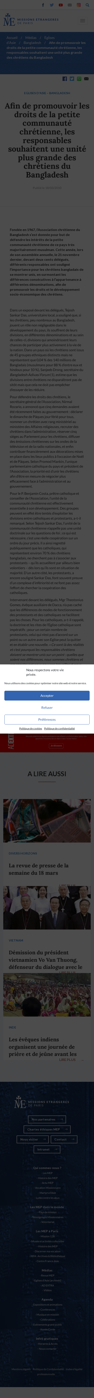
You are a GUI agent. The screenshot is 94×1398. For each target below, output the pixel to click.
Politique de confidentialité (59, 728)
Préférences (47, 719)
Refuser (47, 707)
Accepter (47, 695)
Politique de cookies (30, 728)
